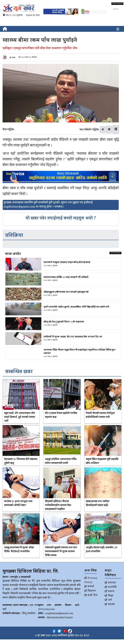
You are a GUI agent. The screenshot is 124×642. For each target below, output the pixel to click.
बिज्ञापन (92, 591)
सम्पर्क (91, 587)
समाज (111, 592)
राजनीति (112, 587)
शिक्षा (111, 596)
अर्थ (110, 600)
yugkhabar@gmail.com (59, 614)
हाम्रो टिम (93, 595)
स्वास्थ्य (111, 604)
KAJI (86, 636)
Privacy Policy (91, 580)
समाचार (112, 583)
